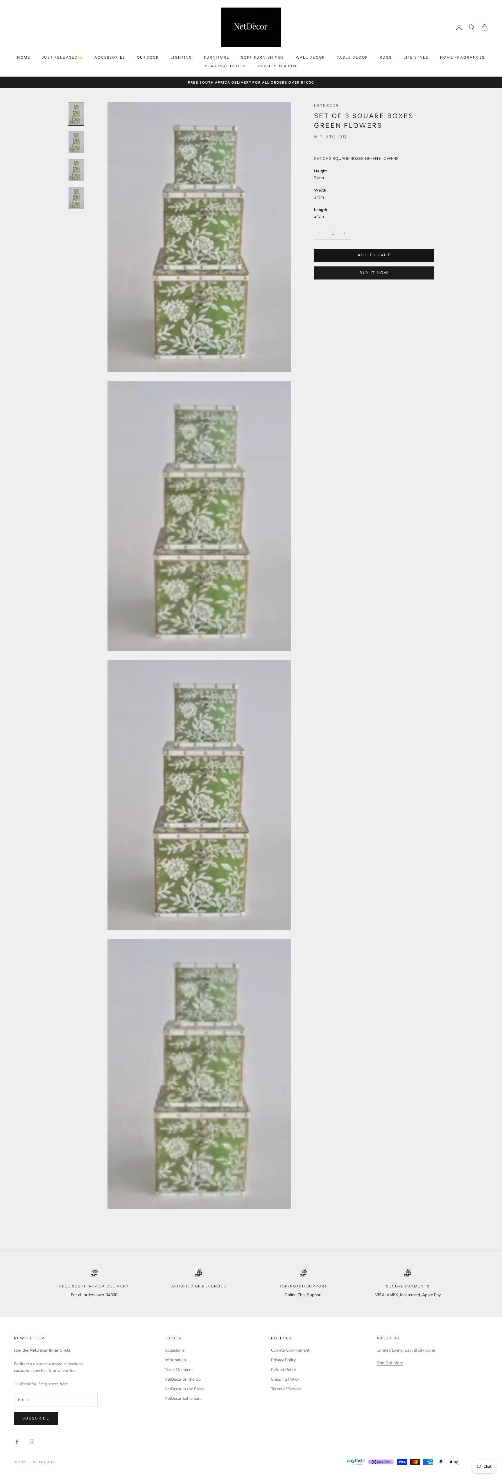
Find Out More (389, 1363)
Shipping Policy (285, 1379)
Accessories (109, 57)
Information (175, 1360)
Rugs (386, 57)
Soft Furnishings (262, 57)
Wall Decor (310, 57)
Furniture (217, 57)
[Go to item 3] (76, 170)
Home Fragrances (462, 57)
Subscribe (35, 1418)
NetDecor (326, 105)
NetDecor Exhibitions (183, 1398)
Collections (175, 1350)
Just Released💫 (62, 57)
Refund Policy (283, 1369)
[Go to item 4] (76, 198)
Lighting (181, 57)
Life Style (416, 57)
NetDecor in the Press (184, 1389)
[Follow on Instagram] (32, 1442)
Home (24, 57)
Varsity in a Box (277, 66)
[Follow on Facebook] (17, 1442)
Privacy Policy (283, 1360)
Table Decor (352, 57)
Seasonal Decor (225, 66)
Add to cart (374, 255)
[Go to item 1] (76, 114)
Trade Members (179, 1369)
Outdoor (148, 57)
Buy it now (373, 272)
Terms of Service (286, 1389)
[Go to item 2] (76, 142)
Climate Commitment (290, 1350)
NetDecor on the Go (183, 1379)
